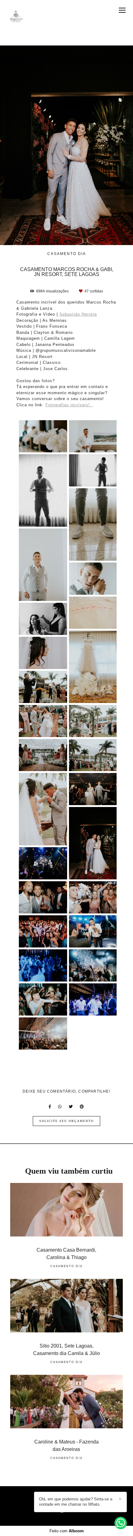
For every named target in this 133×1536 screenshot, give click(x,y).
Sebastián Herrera (78, 314)
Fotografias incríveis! (69, 405)
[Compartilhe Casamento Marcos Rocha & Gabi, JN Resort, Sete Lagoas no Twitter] (71, 1107)
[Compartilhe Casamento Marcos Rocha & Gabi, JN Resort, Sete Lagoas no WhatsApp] (60, 1107)
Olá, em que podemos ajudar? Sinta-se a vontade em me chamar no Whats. (75, 1502)
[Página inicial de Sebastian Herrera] (16, 16)
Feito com (66, 1531)
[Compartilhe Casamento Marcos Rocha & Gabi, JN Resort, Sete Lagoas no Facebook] (50, 1107)
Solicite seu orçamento (66, 1121)
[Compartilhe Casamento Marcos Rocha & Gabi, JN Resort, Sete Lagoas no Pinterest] (82, 1107)
